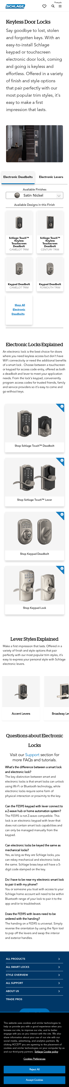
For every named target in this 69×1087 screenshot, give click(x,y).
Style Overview (17, 975)
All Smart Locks (17, 967)
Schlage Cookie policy (46, 1052)
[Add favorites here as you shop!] (44, 6)
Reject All (34, 1069)
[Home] (15, 6)
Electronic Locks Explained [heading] (34, 344)
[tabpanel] (34, 257)
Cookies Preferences (34, 1059)
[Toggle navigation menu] (60, 6)
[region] (34, 1049)
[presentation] (21, 713)
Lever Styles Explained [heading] (34, 639)
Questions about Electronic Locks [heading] (34, 740)
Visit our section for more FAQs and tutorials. (34, 757)
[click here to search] (53, 6)
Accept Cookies (34, 1080)
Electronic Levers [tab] (51, 177)
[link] (34, 428)
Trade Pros (14, 999)
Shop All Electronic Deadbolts (18, 309)
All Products (15, 959)
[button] (34, 143)
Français (58, 2)
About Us (12, 991)
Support (32, 755)
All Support (14, 983)
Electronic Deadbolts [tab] (18, 177)
